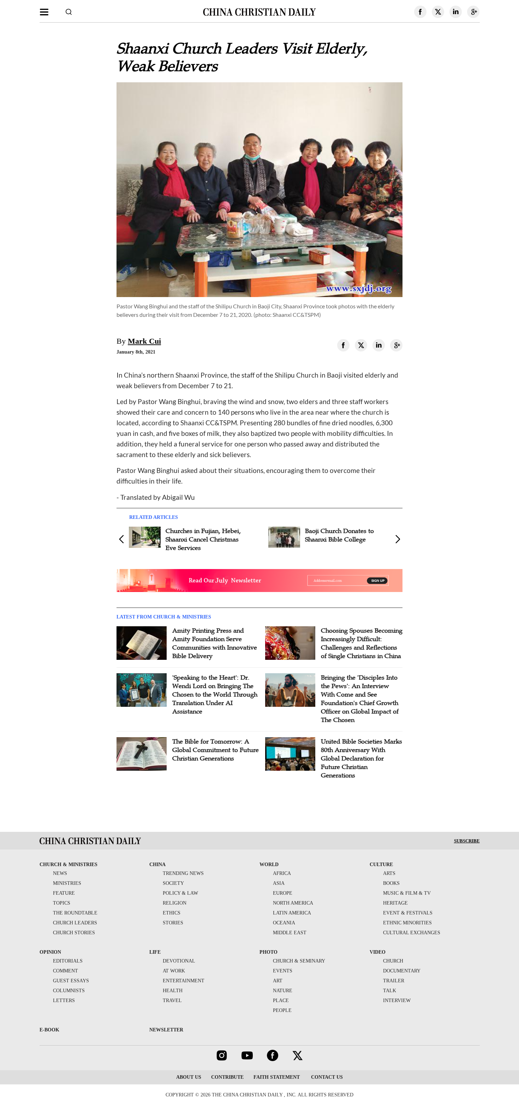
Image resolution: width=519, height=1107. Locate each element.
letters (64, 1000)
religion (174, 903)
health (173, 990)
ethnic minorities (407, 922)
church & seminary (299, 961)
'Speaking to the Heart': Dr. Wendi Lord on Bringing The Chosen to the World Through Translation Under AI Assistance (214, 694)
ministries (67, 883)
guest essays (71, 980)
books (391, 883)
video (378, 952)
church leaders (75, 922)
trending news (183, 873)
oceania (284, 922)
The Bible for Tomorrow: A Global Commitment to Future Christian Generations (215, 750)
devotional (179, 961)
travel (172, 1000)
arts (389, 873)
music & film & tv (407, 893)
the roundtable (75, 913)
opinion (50, 952)
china (157, 864)
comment (65, 970)
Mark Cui (144, 341)
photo (269, 952)
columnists (69, 990)
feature (64, 893)
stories (173, 922)
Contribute (227, 1077)
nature (282, 990)
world (269, 864)
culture (381, 864)
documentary (401, 970)
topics (61, 903)
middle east (289, 932)
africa (282, 873)
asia (279, 883)
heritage (395, 903)
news (60, 873)
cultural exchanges (411, 932)
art (277, 980)
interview (397, 1000)
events (282, 970)
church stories (74, 932)
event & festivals (407, 913)
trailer (393, 980)
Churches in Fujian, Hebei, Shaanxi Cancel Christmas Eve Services (203, 539)
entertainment (183, 980)
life (155, 952)
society (173, 883)
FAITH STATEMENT (276, 1077)
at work (174, 970)
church (393, 961)
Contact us (326, 1077)
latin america (292, 913)
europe (282, 893)
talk (389, 990)
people (282, 1010)
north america (293, 903)
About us (188, 1077)
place (281, 1000)
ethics (171, 913)
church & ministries (68, 864)
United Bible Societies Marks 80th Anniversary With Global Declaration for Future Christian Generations (361, 758)
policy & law (180, 893)
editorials (68, 961)
